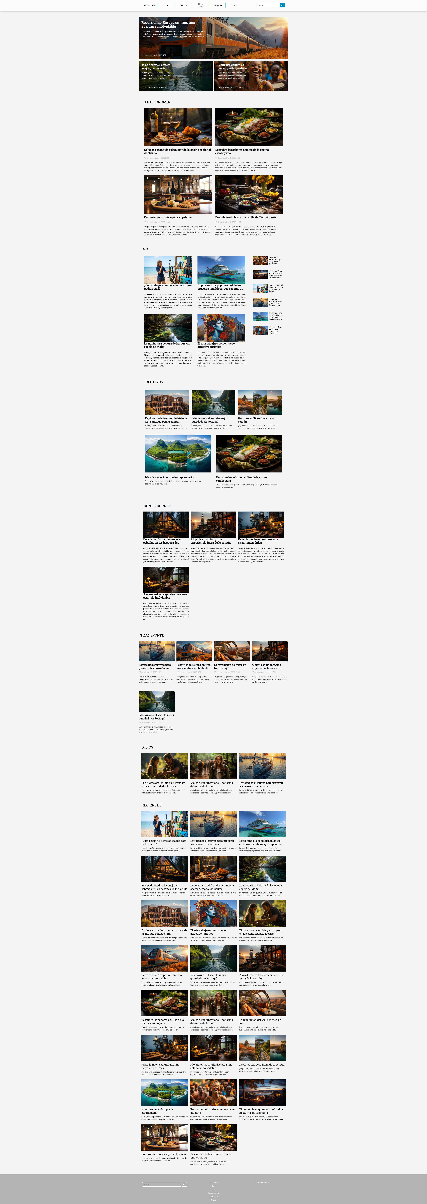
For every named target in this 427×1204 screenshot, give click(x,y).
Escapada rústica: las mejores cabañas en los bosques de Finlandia (162, 542)
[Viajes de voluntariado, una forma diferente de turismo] (213, 766)
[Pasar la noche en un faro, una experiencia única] (261, 524)
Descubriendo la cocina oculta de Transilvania (245, 217)
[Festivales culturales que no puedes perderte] (251, 76)
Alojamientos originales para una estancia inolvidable (165, 595)
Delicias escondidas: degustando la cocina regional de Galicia (177, 151)
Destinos (183, 5)
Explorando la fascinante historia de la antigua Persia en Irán (166, 419)
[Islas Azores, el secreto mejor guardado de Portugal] (176, 76)
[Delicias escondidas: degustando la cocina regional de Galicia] (178, 127)
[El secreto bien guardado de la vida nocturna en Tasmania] (260, 274)
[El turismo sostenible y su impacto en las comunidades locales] (164, 766)
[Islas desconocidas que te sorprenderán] (178, 453)
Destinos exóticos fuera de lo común (256, 419)
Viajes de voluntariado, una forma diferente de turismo (211, 784)
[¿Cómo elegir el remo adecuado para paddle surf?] (168, 270)
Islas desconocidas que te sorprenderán (169, 477)
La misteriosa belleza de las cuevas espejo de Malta (167, 345)
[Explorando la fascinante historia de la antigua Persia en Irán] (167, 402)
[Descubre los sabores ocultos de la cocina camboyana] (249, 127)
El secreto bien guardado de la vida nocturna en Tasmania (275, 274)
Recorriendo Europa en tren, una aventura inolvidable (168, 24)
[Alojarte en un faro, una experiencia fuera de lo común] (213, 524)
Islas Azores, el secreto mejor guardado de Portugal (156, 68)
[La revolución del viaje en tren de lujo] (232, 651)
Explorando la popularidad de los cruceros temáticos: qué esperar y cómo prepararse (219, 288)
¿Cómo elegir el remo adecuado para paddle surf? (168, 286)
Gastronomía (149, 5)
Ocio (166, 5)
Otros (234, 5)
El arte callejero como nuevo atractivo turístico (216, 345)
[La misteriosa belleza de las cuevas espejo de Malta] (168, 328)
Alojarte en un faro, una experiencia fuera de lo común (211, 540)
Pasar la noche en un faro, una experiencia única (258, 540)
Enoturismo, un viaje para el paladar (168, 217)
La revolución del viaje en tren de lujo (230, 666)
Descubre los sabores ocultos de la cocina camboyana (242, 151)
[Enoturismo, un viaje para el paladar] (178, 194)
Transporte (217, 5)
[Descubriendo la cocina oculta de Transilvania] (249, 194)
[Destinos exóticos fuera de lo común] (260, 402)
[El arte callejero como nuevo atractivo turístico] (221, 328)
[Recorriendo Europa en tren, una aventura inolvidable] (213, 38)
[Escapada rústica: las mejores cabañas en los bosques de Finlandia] (166, 524)
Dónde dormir (200, 5)
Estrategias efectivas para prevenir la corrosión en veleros (275, 303)
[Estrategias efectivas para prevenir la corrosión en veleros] (260, 302)
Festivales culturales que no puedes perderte (232, 66)
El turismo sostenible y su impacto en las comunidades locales (163, 784)
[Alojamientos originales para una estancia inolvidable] (166, 579)
